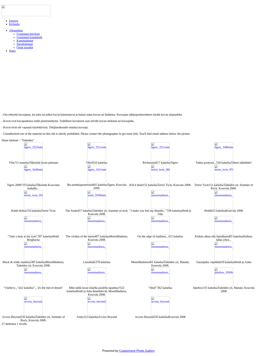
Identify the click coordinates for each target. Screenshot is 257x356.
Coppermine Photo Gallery (137, 350)
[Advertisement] (128, 82)
